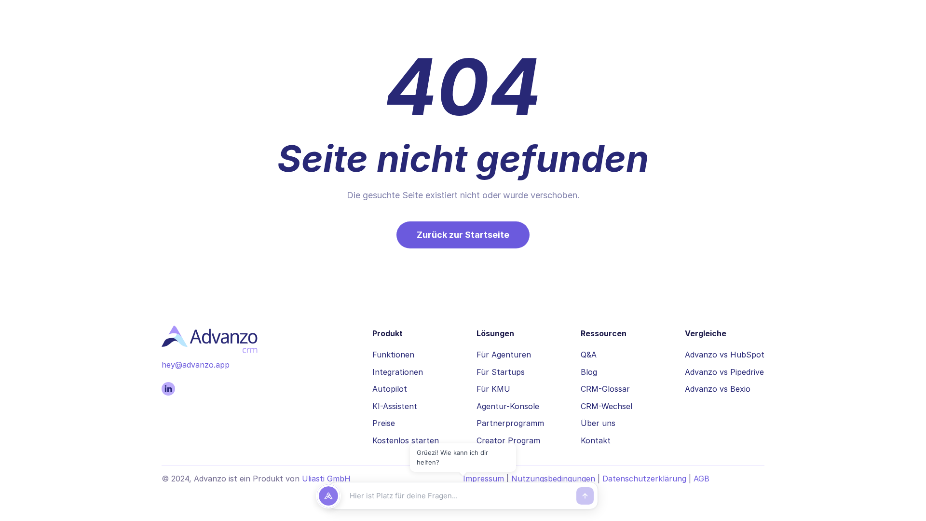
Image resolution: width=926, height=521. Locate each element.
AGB (701, 478)
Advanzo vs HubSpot (724, 354)
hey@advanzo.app (196, 365)
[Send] (585, 496)
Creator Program (508, 440)
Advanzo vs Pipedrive (724, 372)
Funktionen (393, 354)
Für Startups (501, 372)
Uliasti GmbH (326, 478)
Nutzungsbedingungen (553, 478)
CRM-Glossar (605, 389)
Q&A (589, 354)
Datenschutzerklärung (644, 478)
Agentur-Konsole (508, 406)
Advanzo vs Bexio (717, 389)
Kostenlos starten (405, 440)
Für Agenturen (504, 354)
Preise (383, 423)
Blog (589, 372)
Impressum (483, 478)
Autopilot (389, 389)
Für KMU (493, 389)
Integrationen (397, 372)
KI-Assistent (394, 406)
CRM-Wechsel (606, 406)
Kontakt (596, 440)
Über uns (598, 423)
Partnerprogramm (510, 423)
